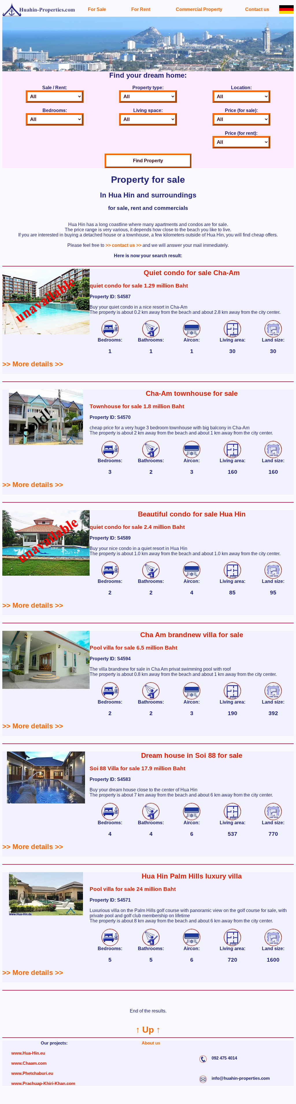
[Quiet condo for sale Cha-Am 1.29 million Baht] (46, 332)
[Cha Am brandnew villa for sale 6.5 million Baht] (46, 687)
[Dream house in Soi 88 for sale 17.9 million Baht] (46, 801)
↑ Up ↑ (148, 1029)
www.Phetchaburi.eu (32, 1073)
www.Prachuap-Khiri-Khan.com (43, 1083)
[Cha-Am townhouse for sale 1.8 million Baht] (46, 443)
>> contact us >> (123, 245)
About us (151, 1042)
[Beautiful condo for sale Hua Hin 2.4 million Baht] (46, 574)
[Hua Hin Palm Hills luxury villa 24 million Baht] (46, 913)
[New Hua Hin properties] (38, 15)
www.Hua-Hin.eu (28, 1053)
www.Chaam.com (29, 1063)
